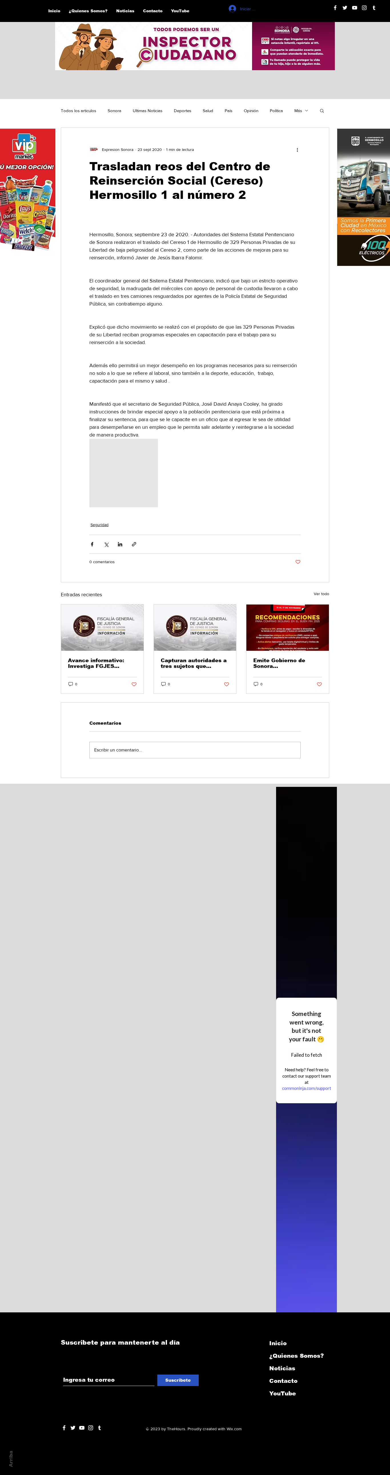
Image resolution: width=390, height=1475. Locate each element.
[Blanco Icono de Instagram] (364, 8)
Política (276, 110)
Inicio (278, 1343)
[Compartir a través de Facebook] (92, 544)
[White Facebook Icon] (64, 1428)
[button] (322, 110)
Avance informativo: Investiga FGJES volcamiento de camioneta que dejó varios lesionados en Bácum (97, 663)
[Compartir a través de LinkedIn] (120, 544)
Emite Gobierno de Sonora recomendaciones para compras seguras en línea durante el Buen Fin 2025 (285, 663)
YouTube (282, 1393)
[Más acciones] (297, 149)
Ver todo (321, 593)
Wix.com (234, 1428)
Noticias (282, 1368)
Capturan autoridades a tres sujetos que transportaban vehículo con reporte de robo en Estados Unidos (194, 663)
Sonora (114, 110)
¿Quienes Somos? (296, 1356)
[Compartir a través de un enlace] (134, 544)
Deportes (182, 110)
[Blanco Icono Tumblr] (374, 8)
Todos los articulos (78, 110)
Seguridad (99, 524)
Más (298, 110)
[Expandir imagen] (123, 473)
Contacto (283, 1381)
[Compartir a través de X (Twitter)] (106, 544)
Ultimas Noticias (147, 110)
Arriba (11, 1459)
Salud (208, 110)
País (228, 110)
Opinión (251, 110)
